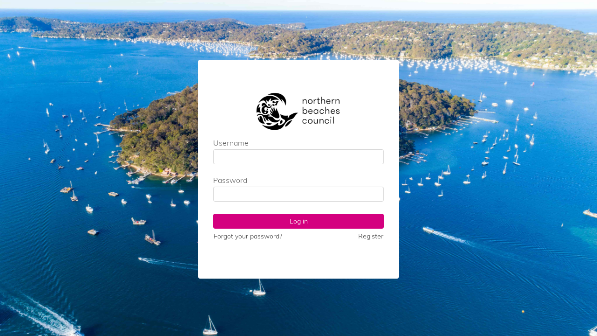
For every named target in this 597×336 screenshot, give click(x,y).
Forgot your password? (248, 236)
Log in (299, 221)
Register (370, 236)
